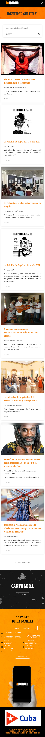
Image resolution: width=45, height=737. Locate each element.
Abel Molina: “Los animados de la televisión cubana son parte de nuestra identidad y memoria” (22, 528)
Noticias (28, 646)
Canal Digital (31, 643)
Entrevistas (8, 648)
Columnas (29, 648)
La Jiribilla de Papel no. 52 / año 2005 (22, 265)
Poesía (6, 640)
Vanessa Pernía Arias (15, 211)
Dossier (6, 646)
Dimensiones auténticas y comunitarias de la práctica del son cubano (21, 332)
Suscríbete (22, 656)
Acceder (22, 595)
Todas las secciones (12, 633)
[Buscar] (42, 3)
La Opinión (29, 640)
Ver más (7, 99)
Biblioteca (8, 651)
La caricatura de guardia (34, 637)
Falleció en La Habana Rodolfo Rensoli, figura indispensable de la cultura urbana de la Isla (22, 463)
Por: (5, 88)
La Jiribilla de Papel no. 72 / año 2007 (22, 141)
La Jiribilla (11, 146)
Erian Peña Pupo (13, 536)
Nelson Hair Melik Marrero (16, 88)
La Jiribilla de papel (12, 637)
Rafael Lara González (14, 341)
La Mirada (7, 643)
